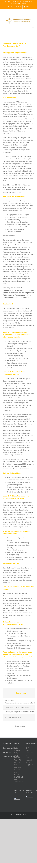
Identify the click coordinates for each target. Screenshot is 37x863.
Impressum (7, 752)
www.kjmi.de (18, 782)
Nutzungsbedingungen (10, 756)
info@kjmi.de (19, 777)
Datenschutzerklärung (10, 748)
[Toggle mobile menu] (33, 27)
